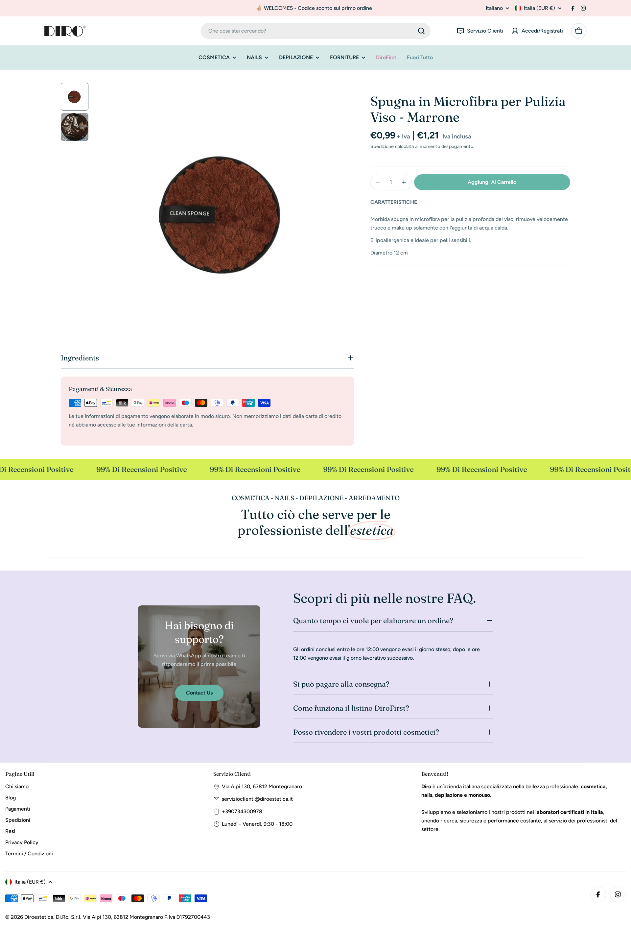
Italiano (494, 8)
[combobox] (315, 31)
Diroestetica (38, 917)
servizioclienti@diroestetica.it (257, 799)
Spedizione (382, 146)
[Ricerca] (421, 31)
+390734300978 (242, 811)
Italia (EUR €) (539, 8)
